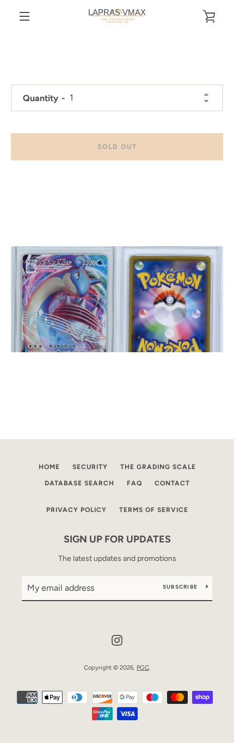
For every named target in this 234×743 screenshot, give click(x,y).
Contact (172, 483)
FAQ (134, 483)
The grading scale (158, 467)
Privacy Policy (76, 510)
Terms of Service (153, 510)
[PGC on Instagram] (117, 639)
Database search (79, 483)
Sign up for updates (117, 539)
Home (49, 467)
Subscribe (180, 586)
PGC (143, 667)
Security (90, 467)
